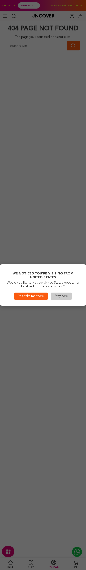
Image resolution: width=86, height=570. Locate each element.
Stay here (61, 296)
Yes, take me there (31, 296)
